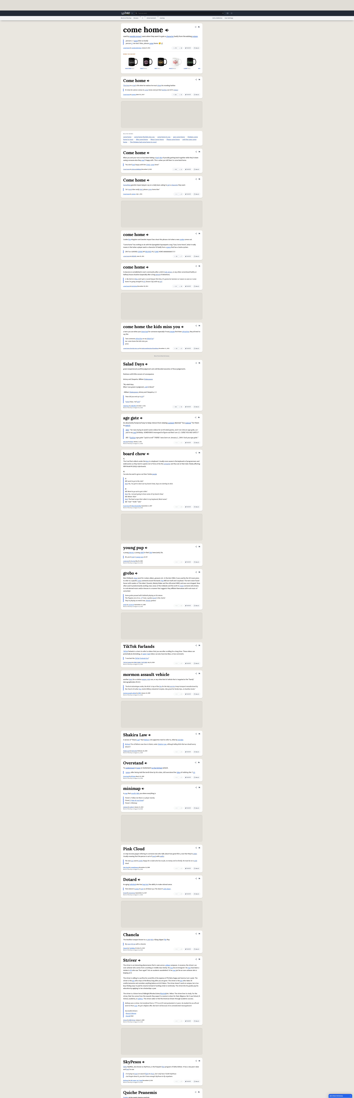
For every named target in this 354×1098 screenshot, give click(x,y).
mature (188, 423)
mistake (180, 740)
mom (129, 944)
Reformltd (134, 751)
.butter (134, 194)
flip (165, 940)
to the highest (156, 768)
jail (166, 272)
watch (127, 425)
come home (126, 48)
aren (142, 160)
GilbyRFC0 (134, 406)
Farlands (143, 658)
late (150, 552)
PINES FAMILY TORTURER (140, 662)
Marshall (163, 993)
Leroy (128, 772)
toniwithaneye (135, 867)
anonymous (132, 893)
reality (162, 856)
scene (139, 581)
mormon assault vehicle (129, 693)
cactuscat (131, 605)
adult (142, 552)
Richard (127, 744)
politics (140, 999)
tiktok (149, 338)
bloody (148, 600)
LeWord (132, 807)
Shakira (160, 744)
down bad (144, 331)
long (143, 884)
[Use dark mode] (231, 13)
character (170, 36)
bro (147, 658)
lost (147, 884)
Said (148, 654)
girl (161, 281)
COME (156, 252)
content (171, 423)
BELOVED (148, 252)
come (151, 43)
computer (167, 464)
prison (170, 272)
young (138, 557)
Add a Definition (217, 18)
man (134, 85)
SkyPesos (126, 1080)
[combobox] (179, 13)
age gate (125, 442)
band (154, 598)
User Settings (229, 18)
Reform (146, 740)
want (136, 41)
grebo (125, 605)
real (134, 432)
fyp (152, 338)
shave (159, 85)
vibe (160, 158)
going (137, 889)
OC (144, 281)
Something (127, 185)
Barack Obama (131, 1013)
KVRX (139, 693)
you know (140, 800)
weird (144, 654)
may (171, 968)
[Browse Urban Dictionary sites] (127, 13)
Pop (162, 581)
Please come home (173, 139)
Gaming (162, 18)
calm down (167, 889)
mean (182, 586)
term (130, 679)
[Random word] (223, 13)
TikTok (125, 651)
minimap (125, 807)
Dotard (125, 893)
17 (141, 598)
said (138, 402)
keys (147, 461)
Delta (125, 1067)
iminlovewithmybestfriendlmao (150, 348)
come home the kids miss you (144, 137)
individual (132, 884)
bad (141, 189)
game (169, 247)
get (168, 185)
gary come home (179, 137)
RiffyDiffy (134, 256)
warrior (172, 686)
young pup (126, 561)
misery (176, 90)
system (195, 36)
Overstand (126, 776)
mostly (133, 793)
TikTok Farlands (127, 662)
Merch (197, 48)
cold (146, 387)
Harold (128, 1016)
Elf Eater (133, 776)
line (160, 686)
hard (157, 158)
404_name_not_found (136, 1080)
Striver (125, 1020)
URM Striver (132, 1020)
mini (148, 679)
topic (138, 768)
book (136, 1074)
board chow (126, 506)
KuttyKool (134, 286)
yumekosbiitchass (137, 48)
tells (137, 793)
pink (195, 861)
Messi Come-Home (157, 139)
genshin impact (136, 36)
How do (133, 800)
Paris (152, 1074)
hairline (164, 90)
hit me (133, 944)
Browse (136, 18)
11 (194, 772)
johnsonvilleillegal (136, 169)
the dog (133, 561)
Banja (131, 442)
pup (141, 557)
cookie (182, 239)
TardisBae (132, 948)
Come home (126, 95)
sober (195, 854)
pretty (141, 861)
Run (129, 239)
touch (154, 856)
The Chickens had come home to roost (143, 142)
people (172, 331)
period (158, 274)
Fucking (133, 437)
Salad (128, 402)
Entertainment (151, 18)
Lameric (134, 95)
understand (130, 768)
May (136, 279)
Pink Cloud (126, 867)
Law (138, 740)
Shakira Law (126, 751)
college (167, 965)
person (131, 552)
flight (147, 1074)
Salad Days (126, 406)
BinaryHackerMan (136, 506)
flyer (163, 1067)
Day (140, 689)
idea (178, 772)
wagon (144, 679)
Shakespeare (148, 379)
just (133, 557)
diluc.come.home (142, 139)
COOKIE (140, 252)
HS (131, 970)
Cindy (148, 165)
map (125, 793)
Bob (126, 484)
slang (135, 578)
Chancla (125, 948)
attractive (185, 331)
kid (152, 940)
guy (132, 861)
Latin (148, 940)
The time (126, 85)
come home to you (163, 137)
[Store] (227, 13)
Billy (127, 430)
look (133, 165)
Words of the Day (126, 18)
